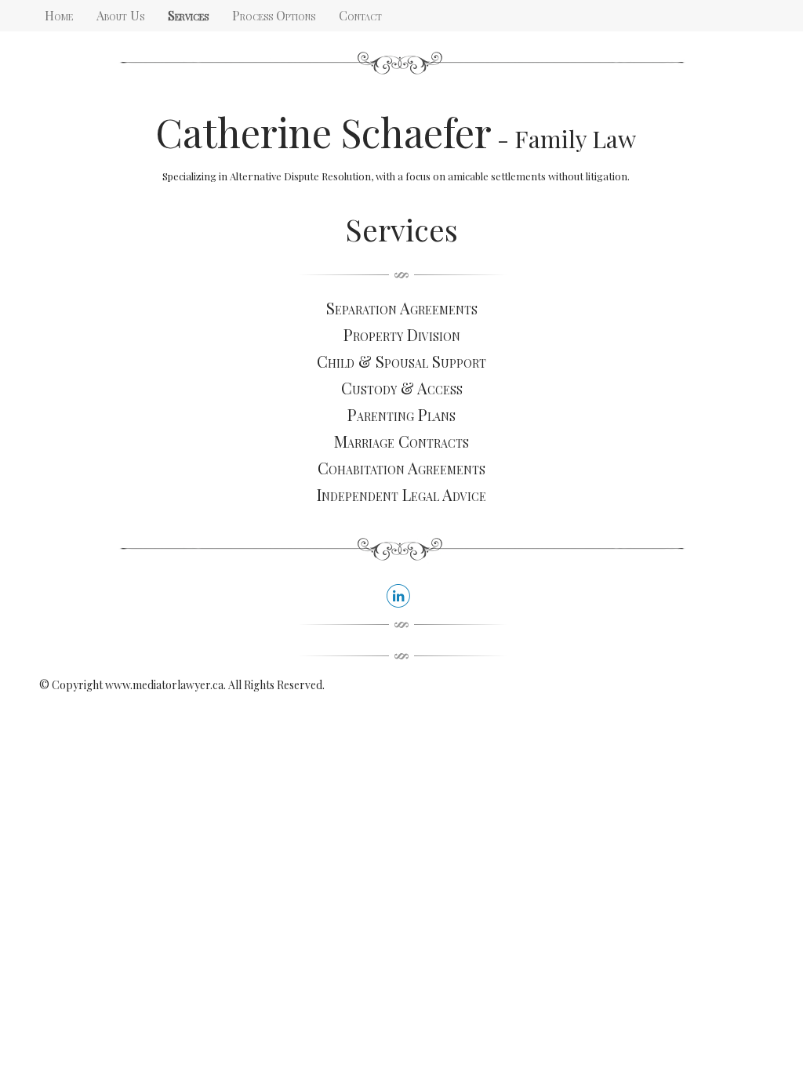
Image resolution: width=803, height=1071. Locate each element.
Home (59, 15)
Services (188, 15)
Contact (360, 15)
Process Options (273, 15)
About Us (120, 15)
